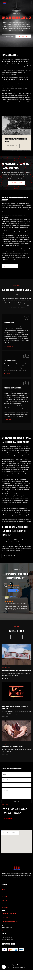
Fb (2, 930)
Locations (4, 896)
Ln (9, 930)
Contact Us (5, 907)
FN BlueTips (13, 596)
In (4, 930)
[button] (9, 36)
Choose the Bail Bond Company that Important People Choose (16, 670)
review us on (12, 590)
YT (12, 930)
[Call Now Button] (4, 967)
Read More (5, 678)
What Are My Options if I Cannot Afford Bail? (12, 747)
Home (3, 889)
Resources (5, 900)
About (3, 893)
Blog (3, 903)
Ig (7, 930)
